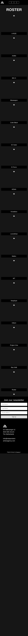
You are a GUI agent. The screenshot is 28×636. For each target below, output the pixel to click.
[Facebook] (10, 2)
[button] (25, 2)
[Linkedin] (18, 2)
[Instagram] (13, 2)
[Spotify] (15, 2)
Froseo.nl (18, 452)
